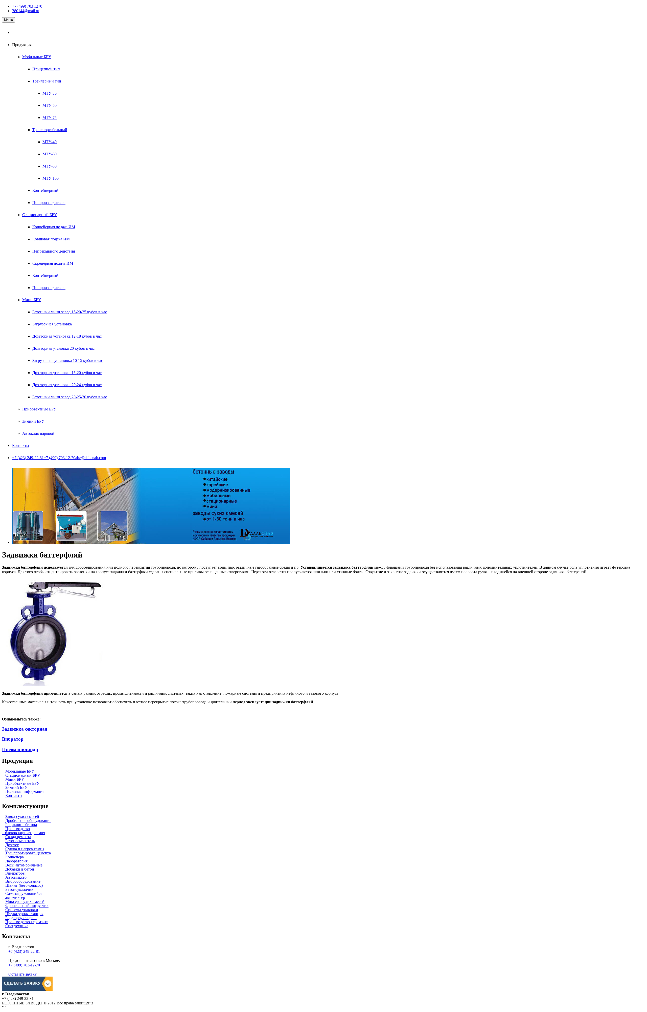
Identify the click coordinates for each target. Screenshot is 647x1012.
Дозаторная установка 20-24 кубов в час (67, 385)
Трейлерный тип (46, 81)
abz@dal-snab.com (90, 458)
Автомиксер (16, 877)
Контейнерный (45, 190)
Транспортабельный (49, 130)
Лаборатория (16, 861)
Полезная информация (24, 791)
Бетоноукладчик (19, 889)
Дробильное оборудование (28, 820)
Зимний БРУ (33, 421)
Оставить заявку (22, 974)
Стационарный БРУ (39, 215)
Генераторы (15, 873)
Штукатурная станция (24, 914)
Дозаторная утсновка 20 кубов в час (63, 348)
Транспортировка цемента (28, 853)
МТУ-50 (49, 105)
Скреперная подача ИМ (52, 263)
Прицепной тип (46, 69)
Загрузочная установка (52, 324)
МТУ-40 (49, 142)
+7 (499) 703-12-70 (59, 458)
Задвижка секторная (24, 729)
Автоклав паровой (38, 433)
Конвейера (14, 857)
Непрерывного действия (53, 251)
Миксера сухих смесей (24, 901)
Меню (8, 20)
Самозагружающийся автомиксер (22, 895)
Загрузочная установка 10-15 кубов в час (67, 360)
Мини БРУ (31, 300)
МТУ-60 (49, 154)
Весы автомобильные (23, 865)
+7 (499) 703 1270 (27, 6)
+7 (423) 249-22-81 (28, 458)
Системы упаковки (21, 909)
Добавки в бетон (19, 869)
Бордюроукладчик (21, 918)
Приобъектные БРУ (39, 409)
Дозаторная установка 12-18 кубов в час (67, 336)
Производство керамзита (26, 922)
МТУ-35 (49, 93)
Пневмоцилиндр (20, 749)
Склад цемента (18, 837)
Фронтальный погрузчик (27, 905)
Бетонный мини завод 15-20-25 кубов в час (69, 312)
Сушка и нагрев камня (24, 849)
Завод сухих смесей (22, 816)
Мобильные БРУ (36, 57)
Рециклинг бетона (21, 824)
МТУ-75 (49, 117)
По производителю (48, 202)
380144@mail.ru (25, 11)
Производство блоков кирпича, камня (23, 831)
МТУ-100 (50, 178)
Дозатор (12, 845)
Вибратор (13, 739)
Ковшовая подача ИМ (51, 239)
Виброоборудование (22, 881)
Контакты (20, 445)
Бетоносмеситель (20, 841)
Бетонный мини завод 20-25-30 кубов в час (69, 397)
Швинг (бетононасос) (24, 885)
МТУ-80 (49, 166)
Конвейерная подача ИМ (53, 227)
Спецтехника (16, 926)
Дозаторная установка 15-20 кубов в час (67, 372)
